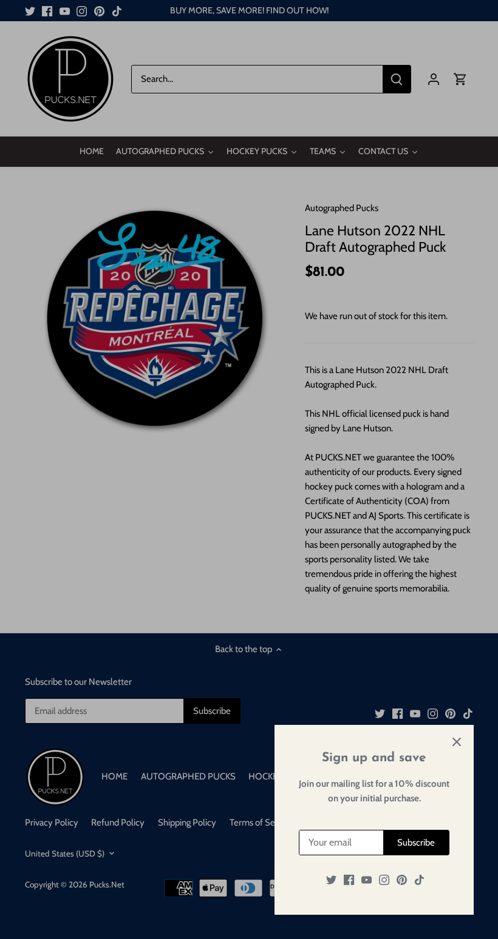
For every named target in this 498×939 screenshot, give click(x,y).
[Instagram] (384, 879)
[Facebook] (349, 879)
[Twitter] (331, 879)
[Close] (456, 742)
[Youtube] (366, 879)
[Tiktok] (419, 879)
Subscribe (416, 842)
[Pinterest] (402, 879)
